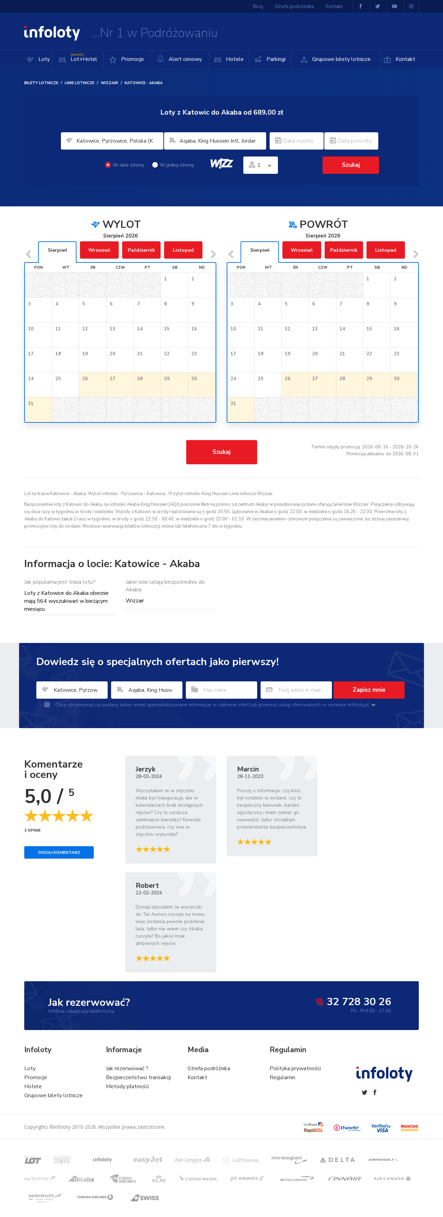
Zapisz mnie (369, 690)
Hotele (234, 59)
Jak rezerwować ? (127, 1068)
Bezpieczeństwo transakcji (138, 1077)
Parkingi (275, 59)
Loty (43, 59)
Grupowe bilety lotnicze (341, 59)
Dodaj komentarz (59, 852)
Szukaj (221, 452)
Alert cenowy (184, 59)
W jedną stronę (176, 165)
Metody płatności (127, 1086)
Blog (258, 6)
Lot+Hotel (84, 58)
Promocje (132, 59)
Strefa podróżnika (294, 6)
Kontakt (404, 59)
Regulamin (282, 1077)
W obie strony (128, 165)
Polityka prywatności (295, 1068)
